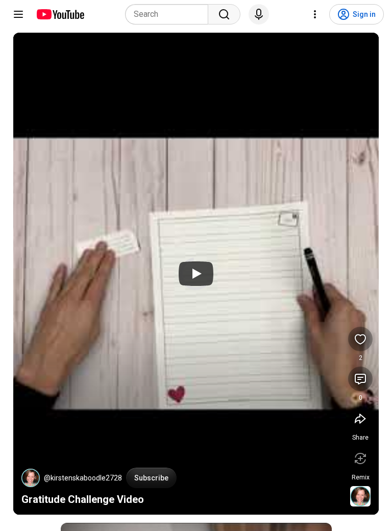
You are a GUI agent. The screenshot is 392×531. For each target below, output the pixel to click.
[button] (30, 478)
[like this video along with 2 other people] (360, 339)
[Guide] (18, 14)
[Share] (360, 418)
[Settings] (315, 14)
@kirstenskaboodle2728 (83, 478)
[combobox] (170, 14)
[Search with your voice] (259, 14)
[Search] (224, 14)
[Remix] (360, 458)
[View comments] (360, 379)
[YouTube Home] (60, 14)
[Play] (196, 273)
